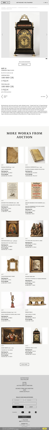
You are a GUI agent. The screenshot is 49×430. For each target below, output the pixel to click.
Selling (24, 384)
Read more (24, 364)
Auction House (24, 378)
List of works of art (33, 7)
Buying (24, 382)
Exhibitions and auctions (12, 7)
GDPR (24, 390)
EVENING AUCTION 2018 (23, 7)
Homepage (3, 7)
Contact (24, 416)
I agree (44, 428)
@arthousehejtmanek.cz (24, 421)
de (47, 2)
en (45, 2)
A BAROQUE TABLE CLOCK (6, 8)
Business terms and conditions (24, 388)
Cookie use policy (24, 391)
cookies (17, 429)
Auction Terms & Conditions (24, 385)
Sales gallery (25, 379)
